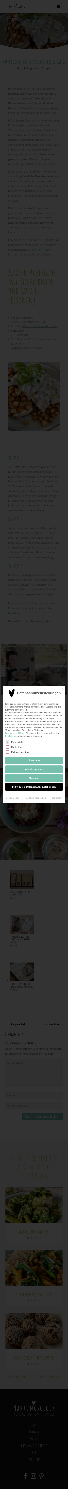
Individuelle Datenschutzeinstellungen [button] (34, 786)
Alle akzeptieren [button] (34, 769)
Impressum (57, 798)
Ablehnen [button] (34, 778)
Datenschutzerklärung (15, 733)
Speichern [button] (34, 760)
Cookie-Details (12, 798)
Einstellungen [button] (11, 736)
